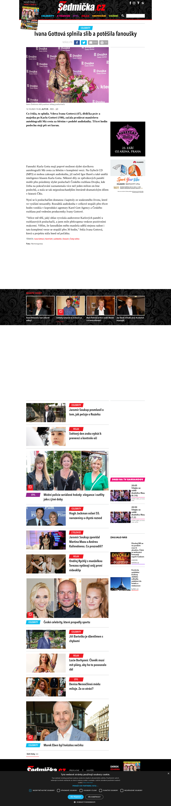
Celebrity (47, 16)
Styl (76, 16)
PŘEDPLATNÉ (74, 770)
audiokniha (58, 239)
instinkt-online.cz (135, 561)
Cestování (99, 16)
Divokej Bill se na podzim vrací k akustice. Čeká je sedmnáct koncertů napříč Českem (137, 550)
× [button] (168, 773)
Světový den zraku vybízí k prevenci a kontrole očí (85, 436)
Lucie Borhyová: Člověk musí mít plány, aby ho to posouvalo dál (87, 665)
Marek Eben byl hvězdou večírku (63, 745)
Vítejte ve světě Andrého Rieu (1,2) (138, 512)
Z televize (63, 16)
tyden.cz (134, 589)
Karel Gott (49, 239)
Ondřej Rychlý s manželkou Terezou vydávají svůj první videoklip (85, 566)
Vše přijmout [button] (75, 797)
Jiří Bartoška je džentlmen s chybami (86, 639)
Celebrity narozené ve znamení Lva (69, 318)
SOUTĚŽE (90, 770)
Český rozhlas (74, 239)
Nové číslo (30, 3)
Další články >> (32, 754)
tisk (105, 42)
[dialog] (85, 788)
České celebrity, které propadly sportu (67, 622)
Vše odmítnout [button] (94, 797)
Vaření (113, 16)
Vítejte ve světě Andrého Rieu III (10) (138, 491)
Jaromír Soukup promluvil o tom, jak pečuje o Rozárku (86, 412)
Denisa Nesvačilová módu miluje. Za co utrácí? (84, 687)
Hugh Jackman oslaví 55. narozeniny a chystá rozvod (85, 516)
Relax (85, 16)
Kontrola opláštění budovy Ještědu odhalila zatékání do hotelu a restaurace (136, 578)
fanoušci (66, 239)
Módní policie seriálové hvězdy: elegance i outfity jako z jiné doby (74, 497)
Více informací (88, 782)
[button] (85, 786)
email (95, 42)
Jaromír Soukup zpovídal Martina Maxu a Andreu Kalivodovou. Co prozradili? (86, 542)
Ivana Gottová (39, 239)
